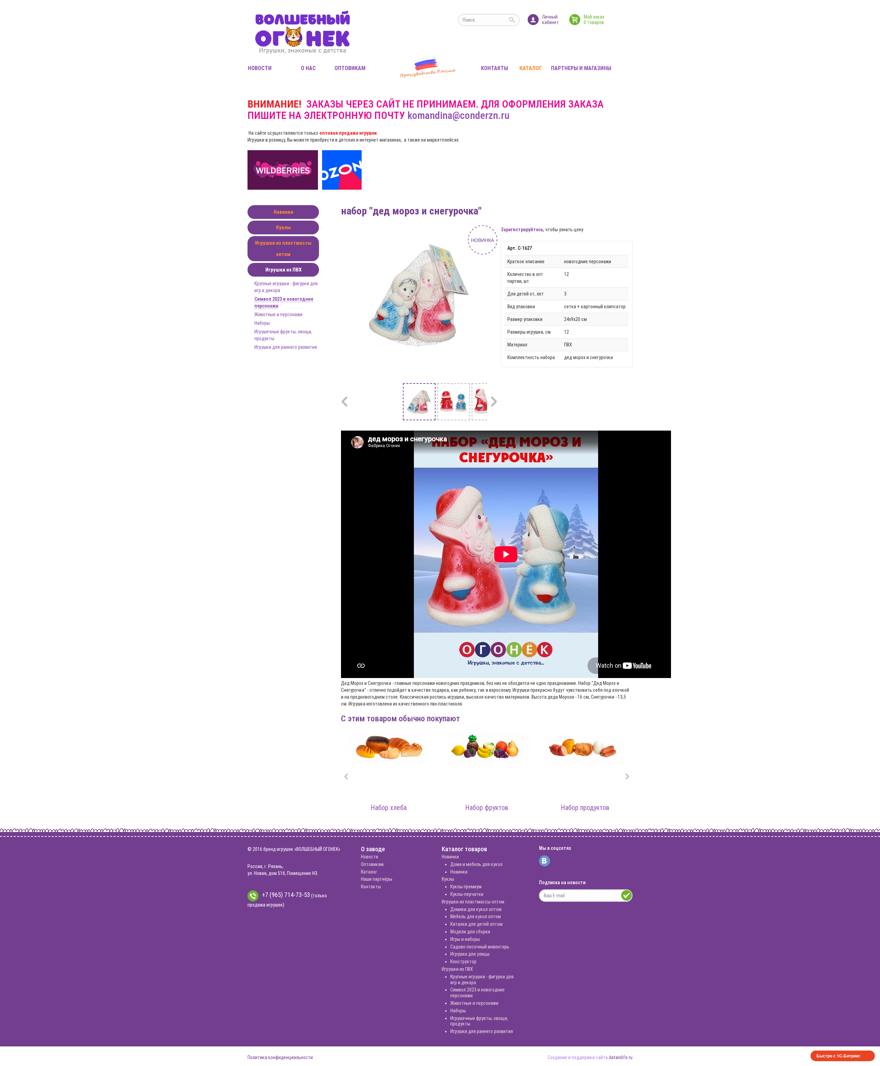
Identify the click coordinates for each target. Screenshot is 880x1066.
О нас (308, 68)
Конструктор (463, 961)
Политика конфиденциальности (280, 1057)
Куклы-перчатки (466, 894)
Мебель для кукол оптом (475, 916)
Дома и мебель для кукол (476, 864)
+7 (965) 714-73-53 (286, 894)
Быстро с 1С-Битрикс (838, 1056)
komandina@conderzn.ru (458, 115)
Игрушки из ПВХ (283, 270)
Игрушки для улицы (470, 954)
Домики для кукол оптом (476, 909)
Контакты (494, 68)
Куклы (283, 227)
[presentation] (346, 777)
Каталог (530, 68)
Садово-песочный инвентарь (479, 947)
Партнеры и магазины (581, 68)
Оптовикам (349, 68)
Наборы (262, 323)
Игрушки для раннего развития (285, 347)
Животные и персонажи (278, 314)
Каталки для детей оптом (476, 924)
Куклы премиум (466, 886)
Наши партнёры (376, 879)
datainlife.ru (620, 1057)
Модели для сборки (470, 931)
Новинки (283, 212)
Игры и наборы (465, 939)
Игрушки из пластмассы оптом (283, 248)
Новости (260, 68)
